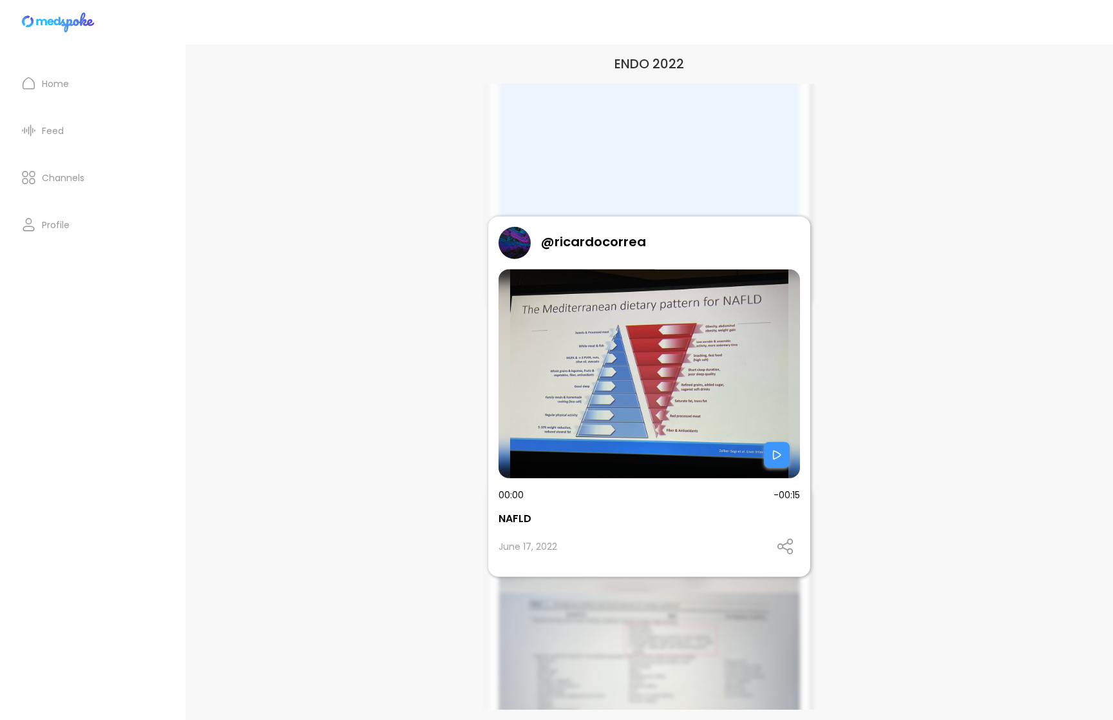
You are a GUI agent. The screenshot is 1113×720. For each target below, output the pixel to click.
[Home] (58, 22)
